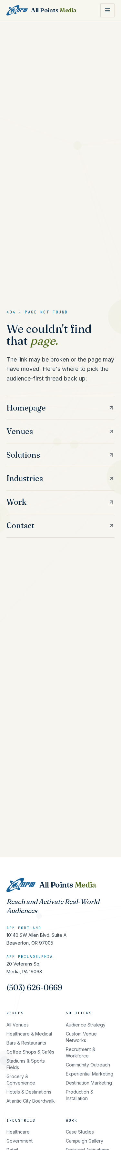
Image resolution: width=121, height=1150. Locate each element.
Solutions (79, 1013)
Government (19, 1141)
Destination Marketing (89, 1083)
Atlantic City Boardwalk (30, 1101)
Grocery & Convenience (20, 1080)
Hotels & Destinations (28, 1092)
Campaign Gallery (84, 1141)
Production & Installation (79, 1095)
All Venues (17, 1024)
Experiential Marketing (89, 1073)
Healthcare (18, 1132)
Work (71, 1120)
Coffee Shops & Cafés (30, 1052)
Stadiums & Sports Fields (25, 1064)
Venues (15, 1013)
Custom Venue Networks (81, 1037)
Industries (20, 1120)
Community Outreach (88, 1064)
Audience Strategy (86, 1024)
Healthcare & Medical (29, 1033)
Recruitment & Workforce (80, 1052)
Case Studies (80, 1132)
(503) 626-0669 (34, 987)
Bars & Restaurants (26, 1043)
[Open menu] (107, 10)
